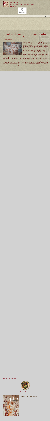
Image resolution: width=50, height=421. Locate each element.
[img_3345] (24, 108)
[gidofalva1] (24, 368)
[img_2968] (24, 195)
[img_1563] (24, 238)
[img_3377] (24, 281)
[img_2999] (24, 151)
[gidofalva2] (24, 325)
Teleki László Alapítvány (25, 391)
